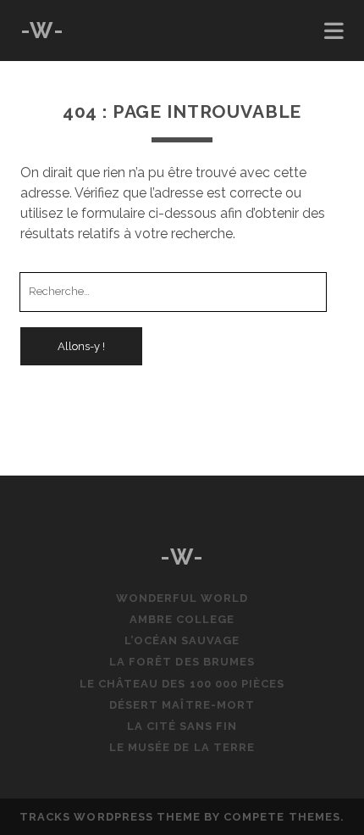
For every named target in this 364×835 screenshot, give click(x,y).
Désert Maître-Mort (182, 705)
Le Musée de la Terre (182, 747)
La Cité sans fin (182, 726)
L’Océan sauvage (182, 640)
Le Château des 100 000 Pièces (182, 683)
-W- (42, 30)
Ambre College (182, 619)
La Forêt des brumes (182, 661)
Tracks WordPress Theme (110, 816)
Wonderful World (182, 598)
